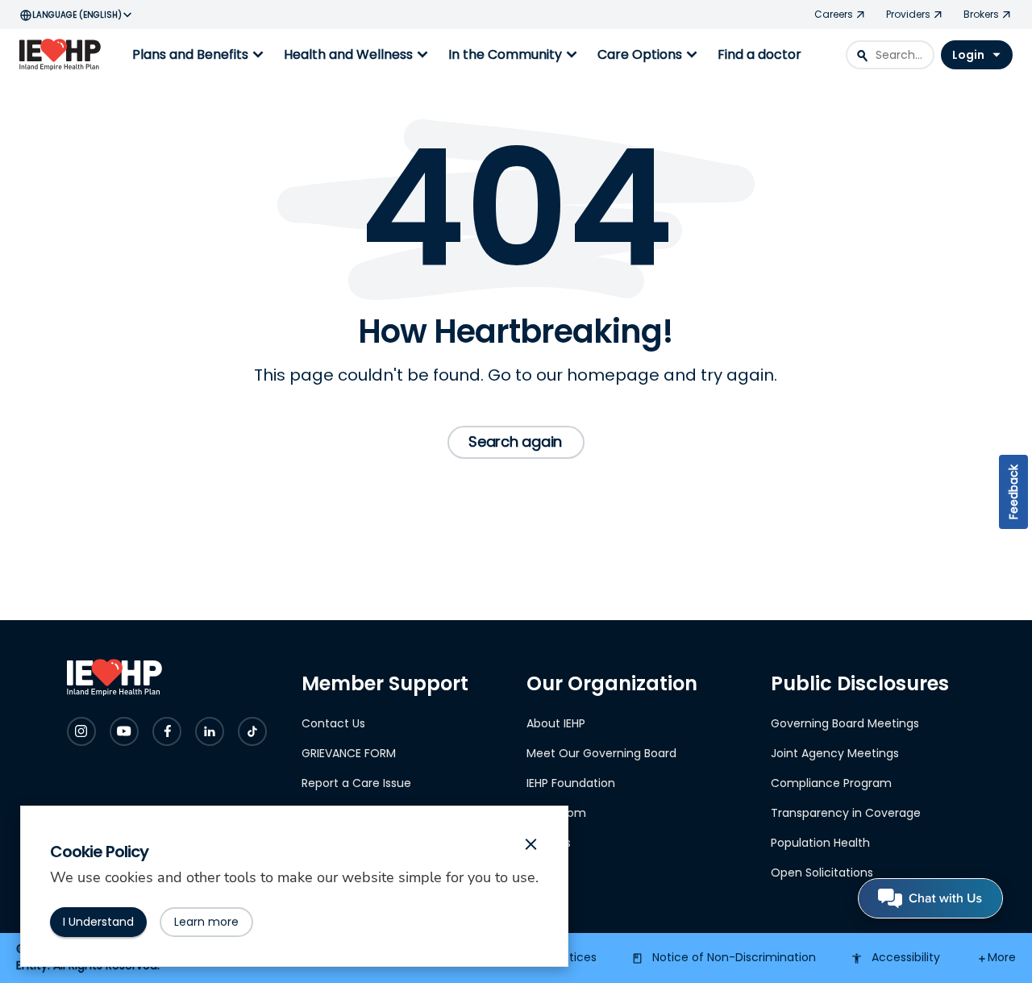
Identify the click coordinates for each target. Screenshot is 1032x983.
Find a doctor (759, 54)
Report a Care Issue (356, 783)
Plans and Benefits (200, 55)
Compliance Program (831, 783)
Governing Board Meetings (845, 723)
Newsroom (556, 813)
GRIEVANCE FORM (349, 753)
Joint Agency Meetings (835, 753)
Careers (548, 843)
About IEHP (555, 723)
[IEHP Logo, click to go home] (63, 55)
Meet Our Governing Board (601, 753)
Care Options (649, 55)
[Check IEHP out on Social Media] (81, 731)
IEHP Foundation (570, 783)
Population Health (820, 843)
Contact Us (333, 723)
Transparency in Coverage (846, 813)
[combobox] (890, 54)
